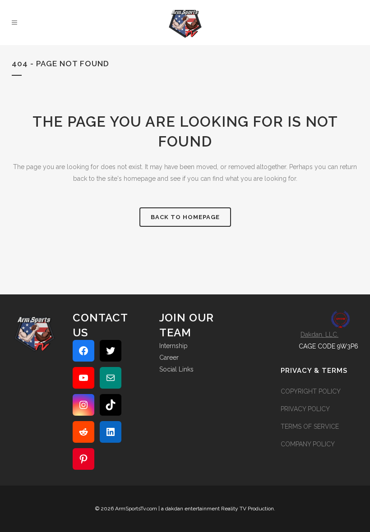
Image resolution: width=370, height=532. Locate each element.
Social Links (176, 369)
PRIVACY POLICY (305, 409)
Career (169, 357)
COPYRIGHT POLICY (311, 391)
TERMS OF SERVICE (310, 426)
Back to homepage (185, 217)
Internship (173, 345)
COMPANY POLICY (308, 444)
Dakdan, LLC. (319, 334)
